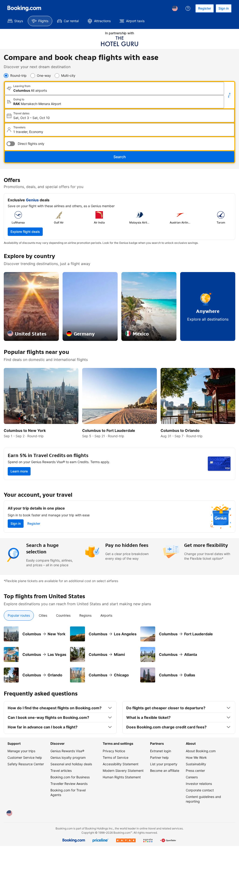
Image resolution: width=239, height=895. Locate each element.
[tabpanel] (119, 651)
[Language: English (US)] (174, 8)
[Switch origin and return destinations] (229, 95)
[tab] (19, 615)
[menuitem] (15, 21)
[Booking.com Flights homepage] (24, 8)
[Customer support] (187, 8)
